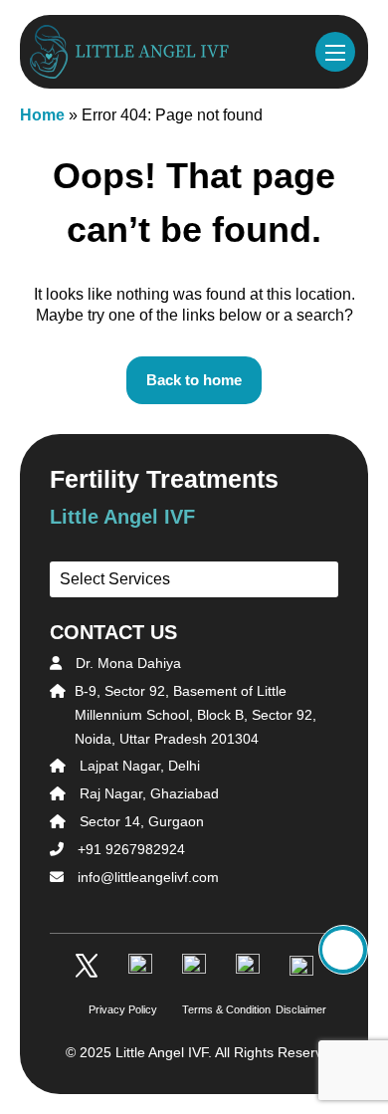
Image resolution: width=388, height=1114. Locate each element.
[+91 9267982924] (343, 950)
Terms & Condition (194, 1009)
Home (42, 115)
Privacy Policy (100, 1009)
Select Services (115, 578)
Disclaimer (287, 1009)
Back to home (194, 379)
